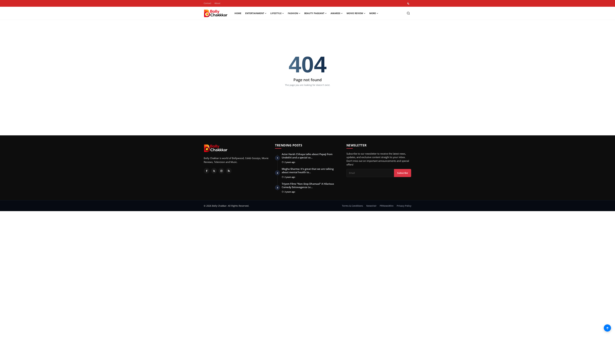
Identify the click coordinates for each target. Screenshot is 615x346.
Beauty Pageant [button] (314, 13)
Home (237, 13)
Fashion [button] (293, 13)
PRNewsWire (387, 205)
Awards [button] (335, 13)
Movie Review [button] (355, 13)
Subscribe (402, 172)
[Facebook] (206, 171)
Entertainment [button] (254, 13)
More (372, 13)
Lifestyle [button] (276, 13)
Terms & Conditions (352, 205)
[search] (408, 13)
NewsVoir (371, 205)
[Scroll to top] (607, 328)
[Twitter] (214, 171)
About (217, 3)
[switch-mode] (408, 3)
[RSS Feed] (229, 171)
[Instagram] (221, 171)
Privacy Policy (404, 205)
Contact (207, 3)
